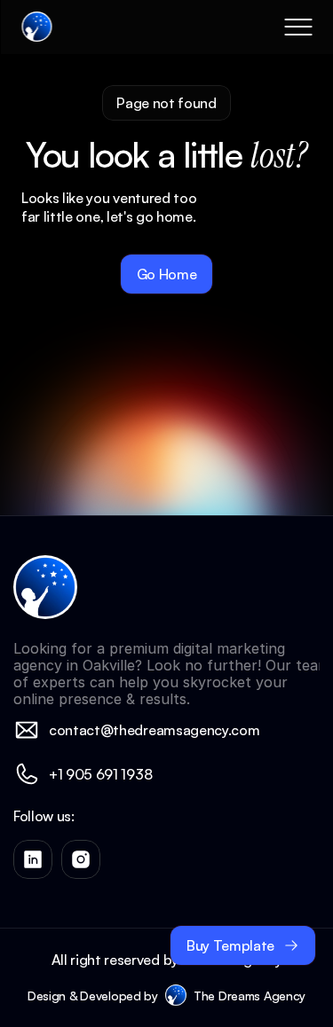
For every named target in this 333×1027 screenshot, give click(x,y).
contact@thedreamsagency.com (154, 730)
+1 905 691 (85, 774)
